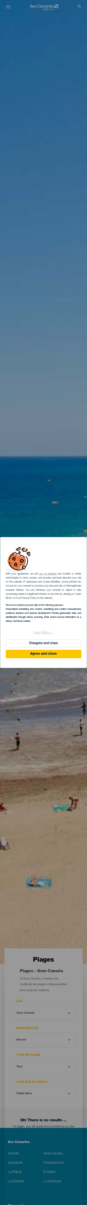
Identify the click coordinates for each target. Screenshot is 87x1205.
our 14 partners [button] (47, 574)
